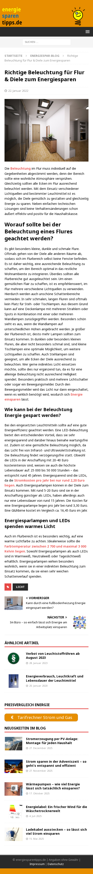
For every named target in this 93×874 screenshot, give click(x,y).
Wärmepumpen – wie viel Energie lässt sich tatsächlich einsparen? (53, 786)
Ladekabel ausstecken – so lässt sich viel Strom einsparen (56, 831)
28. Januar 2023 (38, 663)
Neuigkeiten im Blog (25, 728)
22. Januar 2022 (18, 91)
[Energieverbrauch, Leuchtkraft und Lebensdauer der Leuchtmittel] (14, 681)
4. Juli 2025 (35, 816)
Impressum (37, 864)
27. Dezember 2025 (40, 748)
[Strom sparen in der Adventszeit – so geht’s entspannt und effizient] (14, 766)
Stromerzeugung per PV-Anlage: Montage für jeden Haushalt (52, 741)
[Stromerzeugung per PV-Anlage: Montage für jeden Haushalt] (14, 743)
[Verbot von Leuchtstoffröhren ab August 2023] (14, 658)
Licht (20, 587)
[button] (87, 31)
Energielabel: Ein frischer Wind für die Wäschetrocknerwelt (56, 809)
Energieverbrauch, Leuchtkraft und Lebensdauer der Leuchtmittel (54, 678)
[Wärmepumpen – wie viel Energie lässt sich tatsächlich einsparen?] (14, 789)
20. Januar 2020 (38, 685)
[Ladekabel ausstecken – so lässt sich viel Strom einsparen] (14, 834)
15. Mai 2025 (36, 838)
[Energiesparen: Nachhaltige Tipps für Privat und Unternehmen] (46, 24)
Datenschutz (56, 864)
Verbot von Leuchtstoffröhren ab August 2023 (53, 655)
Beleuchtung (20, 168)
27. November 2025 (40, 770)
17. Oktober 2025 (39, 793)
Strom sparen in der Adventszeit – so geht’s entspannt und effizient (56, 763)
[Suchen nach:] (46, 42)
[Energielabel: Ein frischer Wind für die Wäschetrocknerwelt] (14, 811)
